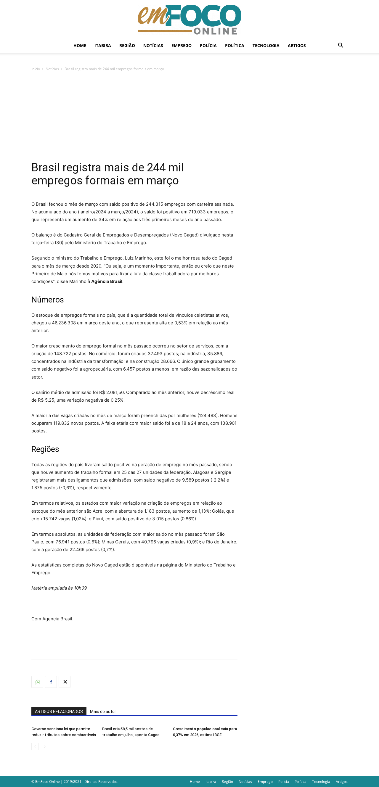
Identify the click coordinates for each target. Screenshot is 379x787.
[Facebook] (51, 682)
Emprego (181, 45)
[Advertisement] (189, 116)
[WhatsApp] (37, 682)
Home (79, 45)
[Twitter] (64, 682)
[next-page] (44, 746)
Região (127, 45)
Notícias (153, 45)
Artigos (297, 45)
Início (35, 68)
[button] (340, 46)
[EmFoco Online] (189, 20)
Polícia (208, 45)
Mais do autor (103, 711)
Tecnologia (266, 45)
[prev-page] (35, 746)
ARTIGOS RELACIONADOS (59, 711)
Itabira (102, 45)
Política (234, 45)
